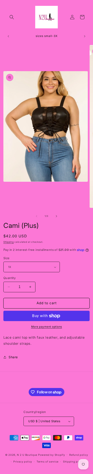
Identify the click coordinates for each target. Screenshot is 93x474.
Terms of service (47, 461)
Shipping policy (73, 461)
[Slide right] (56, 216)
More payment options (46, 326)
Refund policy (78, 454)
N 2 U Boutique (27, 454)
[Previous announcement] (8, 36)
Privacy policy (22, 461)
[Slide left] (37, 216)
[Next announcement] (85, 36)
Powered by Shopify (51, 454)
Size (6, 258)
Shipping (8, 241)
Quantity (9, 278)
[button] (12, 17)
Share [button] (13, 357)
